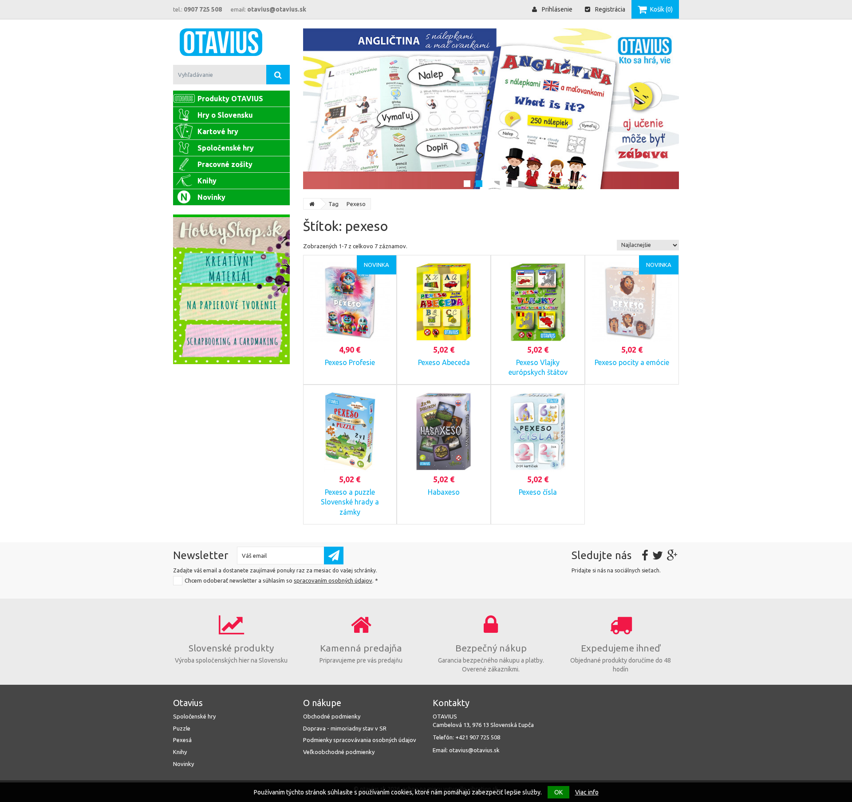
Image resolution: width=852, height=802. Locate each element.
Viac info (587, 792)
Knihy (180, 752)
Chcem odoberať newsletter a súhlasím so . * (281, 580)
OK (558, 792)
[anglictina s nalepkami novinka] (491, 108)
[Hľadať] (278, 74)
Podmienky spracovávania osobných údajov (359, 740)
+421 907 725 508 (477, 737)
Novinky (183, 764)
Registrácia (609, 9)
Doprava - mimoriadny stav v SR (345, 728)
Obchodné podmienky (331, 716)
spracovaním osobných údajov (333, 580)
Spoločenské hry (194, 716)
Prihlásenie (556, 9)
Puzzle (181, 728)
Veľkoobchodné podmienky (339, 752)
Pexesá (182, 740)
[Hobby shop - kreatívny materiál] (231, 289)
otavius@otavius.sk (474, 750)
